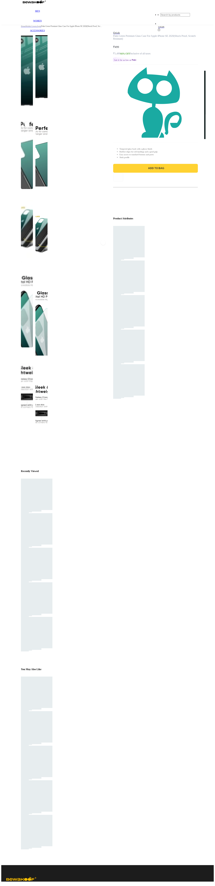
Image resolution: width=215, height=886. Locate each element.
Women (37, 21)
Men (37, 11)
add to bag (156, 168)
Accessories (37, 30)
